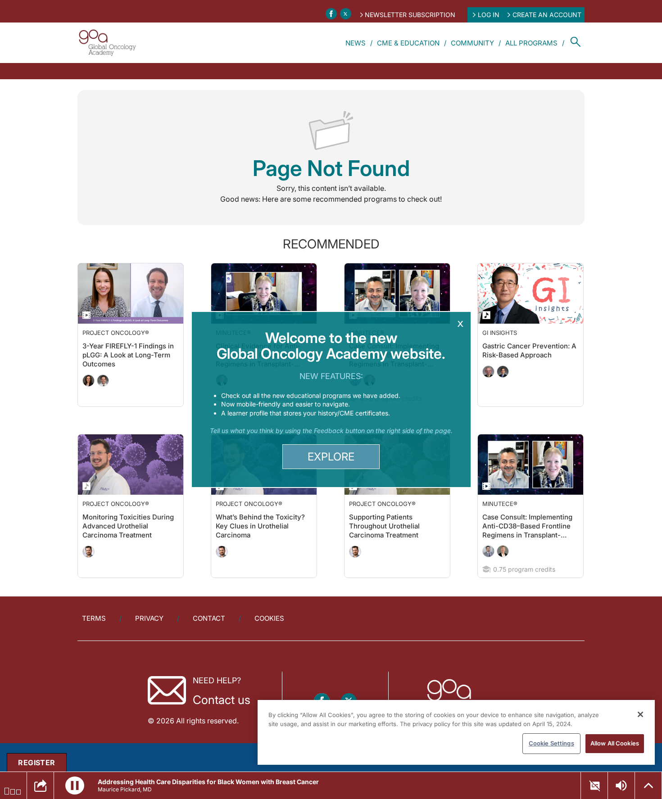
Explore (331, 456)
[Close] (640, 714)
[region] (456, 732)
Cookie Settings (551, 743)
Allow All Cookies (614, 743)
